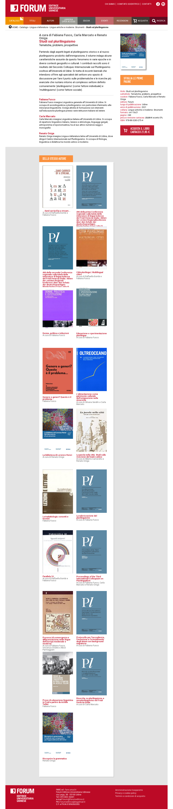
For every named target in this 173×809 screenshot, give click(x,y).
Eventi (104, 21)
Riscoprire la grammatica (55, 758)
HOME (15, 27)
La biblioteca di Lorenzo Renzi (57, 455)
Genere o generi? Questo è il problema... (57, 398)
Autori (50, 21)
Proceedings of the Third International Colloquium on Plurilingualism (89, 578)
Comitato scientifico (128, 4)
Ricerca (160, 21)
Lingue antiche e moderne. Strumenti (67, 27)
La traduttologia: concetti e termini (55, 518)
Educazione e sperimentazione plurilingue (91, 334)
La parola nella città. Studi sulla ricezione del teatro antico (91, 456)
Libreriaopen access (68, 20)
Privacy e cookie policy (125, 793)
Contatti (146, 4)
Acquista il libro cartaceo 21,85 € (140, 130)
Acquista (142, 21)
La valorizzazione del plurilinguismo (86, 517)
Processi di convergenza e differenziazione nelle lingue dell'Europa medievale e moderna (56, 640)
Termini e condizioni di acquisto (130, 796)
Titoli (32, 21)
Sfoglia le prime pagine (133, 79)
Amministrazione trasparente (129, 790)
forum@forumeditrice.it (73, 799)
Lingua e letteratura (39, 27)
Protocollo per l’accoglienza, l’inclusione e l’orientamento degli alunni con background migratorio (90, 640)
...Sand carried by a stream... (56, 211)
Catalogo (14, 21)
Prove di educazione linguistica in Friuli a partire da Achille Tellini (58, 702)
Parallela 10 (48, 576)
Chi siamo (110, 4)
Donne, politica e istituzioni (56, 333)
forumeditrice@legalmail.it (72, 802)
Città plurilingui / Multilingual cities (89, 273)
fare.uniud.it (70, 790)
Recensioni (122, 21)
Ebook (86, 21)
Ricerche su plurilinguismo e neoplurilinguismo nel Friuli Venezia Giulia (90, 700)
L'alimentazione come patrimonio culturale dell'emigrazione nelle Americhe (87, 397)
